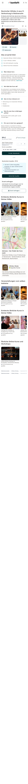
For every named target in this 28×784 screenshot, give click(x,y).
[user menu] (23, 2)
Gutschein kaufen (14, 176)
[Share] (25, 26)
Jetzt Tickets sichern (7, 142)
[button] (14, 237)
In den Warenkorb (14, 153)
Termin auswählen (7, 147)
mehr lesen (19, 80)
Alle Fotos (14, 29)
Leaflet (24, 248)
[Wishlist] (22, 26)
